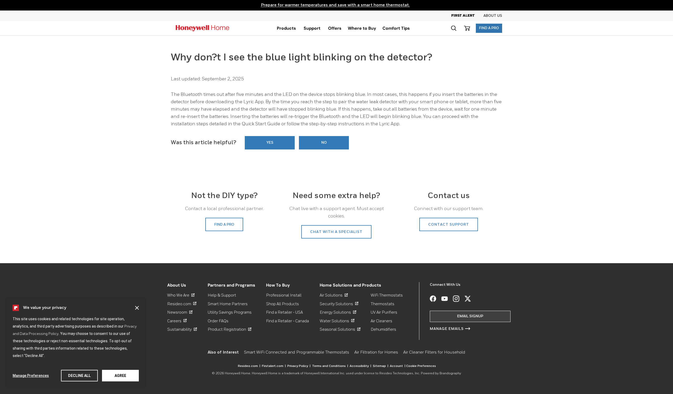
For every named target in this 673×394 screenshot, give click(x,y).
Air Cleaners (381, 321)
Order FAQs (218, 321)
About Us (492, 16)
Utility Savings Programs (230, 312)
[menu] (286, 28)
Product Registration (229, 329)
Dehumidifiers (383, 329)
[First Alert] (467, 16)
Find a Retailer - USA (284, 312)
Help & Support (222, 295)
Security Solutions (339, 304)
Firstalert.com (274, 366)
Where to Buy (362, 28)
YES (269, 142)
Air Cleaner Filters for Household (434, 352)
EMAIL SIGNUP (470, 316)
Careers (177, 321)
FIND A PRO (489, 28)
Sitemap (380, 366)
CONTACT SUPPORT (448, 224)
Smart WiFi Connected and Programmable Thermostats (296, 352)
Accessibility (360, 366)
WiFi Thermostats (387, 295)
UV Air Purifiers (384, 312)
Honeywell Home (237, 373)
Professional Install (284, 295)
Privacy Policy (299, 366)
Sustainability (182, 329)
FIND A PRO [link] (224, 224)
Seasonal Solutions (340, 329)
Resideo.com (181, 304)
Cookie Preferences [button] (421, 366)
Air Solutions (334, 295)
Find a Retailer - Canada (287, 321)
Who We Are (181, 295)
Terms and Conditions (330, 366)
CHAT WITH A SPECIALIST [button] (336, 232)
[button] (137, 308)
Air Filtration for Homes (376, 352)
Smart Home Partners (228, 304)
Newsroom (179, 312)
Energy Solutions (338, 312)
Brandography (450, 373)
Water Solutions (337, 321)
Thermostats (382, 304)
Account (397, 366)
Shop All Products (282, 304)
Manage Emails (447, 329)
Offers (334, 28)
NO (324, 142)
